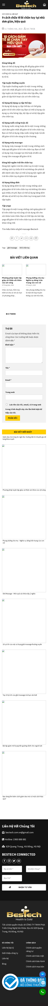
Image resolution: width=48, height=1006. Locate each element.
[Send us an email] (19, 861)
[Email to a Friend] (26, 238)
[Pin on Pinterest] (31, 238)
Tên (7, 368)
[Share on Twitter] (21, 238)
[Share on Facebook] (17, 238)
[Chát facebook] (42, 974)
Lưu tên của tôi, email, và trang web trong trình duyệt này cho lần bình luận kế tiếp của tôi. (23, 408)
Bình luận (10, 344)
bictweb (30, 29)
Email (8, 380)
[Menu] (3, 4)
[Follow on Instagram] (9, 861)
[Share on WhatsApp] (12, 238)
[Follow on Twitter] (14, 861)
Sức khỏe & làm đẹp (10, 14)
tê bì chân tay (24, 248)
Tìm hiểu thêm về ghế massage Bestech (20, 229)
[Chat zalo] (42, 983)
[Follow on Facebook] (4, 861)
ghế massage (12, 248)
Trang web (10, 392)
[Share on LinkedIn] (36, 238)
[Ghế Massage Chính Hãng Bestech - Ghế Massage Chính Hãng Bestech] (26, 4)
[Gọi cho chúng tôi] (42, 993)
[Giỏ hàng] (44, 5)
